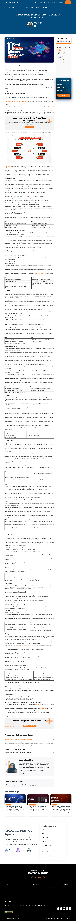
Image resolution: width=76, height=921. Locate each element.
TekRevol (44, 708)
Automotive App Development (38, 887)
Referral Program (65, 889)
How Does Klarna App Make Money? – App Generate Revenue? (38, 807)
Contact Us (68, 918)
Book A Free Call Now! (29, 725)
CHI (20, 905)
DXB (32, 905)
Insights (61, 2)
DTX (11, 905)
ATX (8, 905)
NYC (23, 905)
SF (14, 905)
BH (38, 905)
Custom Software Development (10, 887)
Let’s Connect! (29, 127)
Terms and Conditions (50, 918)
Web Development (21, 889)
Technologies (54, 2)
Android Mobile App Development (16, 7)
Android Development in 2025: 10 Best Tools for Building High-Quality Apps (63, 53)
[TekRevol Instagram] (67, 908)
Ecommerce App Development (52, 889)
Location (63, 896)
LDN (44, 905)
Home (35, 2)
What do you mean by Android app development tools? (18, 752)
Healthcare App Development (52, 887)
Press (62, 894)
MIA (17, 905)
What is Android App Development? (61, 50)
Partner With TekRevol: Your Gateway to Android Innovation (63, 60)
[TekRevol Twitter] (61, 908)
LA (29, 905)
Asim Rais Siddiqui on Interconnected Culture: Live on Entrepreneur (61, 807)
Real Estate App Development (38, 891)
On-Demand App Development (38, 889)
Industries (46, 2)
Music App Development (51, 891)
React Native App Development (23, 896)
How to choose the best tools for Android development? (18, 739)
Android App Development (22, 887)
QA (35, 905)
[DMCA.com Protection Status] (9, 912)
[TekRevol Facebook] (58, 908)
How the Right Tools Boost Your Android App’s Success (63, 57)
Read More (22, 814)
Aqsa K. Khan (38, 22)
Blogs (6, 7)
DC (26, 905)
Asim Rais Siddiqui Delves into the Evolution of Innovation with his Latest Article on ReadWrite (15, 807)
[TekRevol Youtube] (64, 908)
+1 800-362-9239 (7, 909)
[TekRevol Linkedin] (70, 908)
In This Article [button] (61, 47)
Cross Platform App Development (10, 896)
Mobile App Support (21, 891)
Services (40, 2)
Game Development (8, 891)
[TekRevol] (21, 2)
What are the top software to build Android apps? (17, 749)
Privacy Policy (60, 918)
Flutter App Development (22, 894)
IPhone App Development (9, 889)
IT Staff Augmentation (37, 894)
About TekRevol (64, 887)
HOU (5, 905)
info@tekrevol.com (15, 909)
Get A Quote (68, 2)
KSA (41, 905)
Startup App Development (9, 894)
